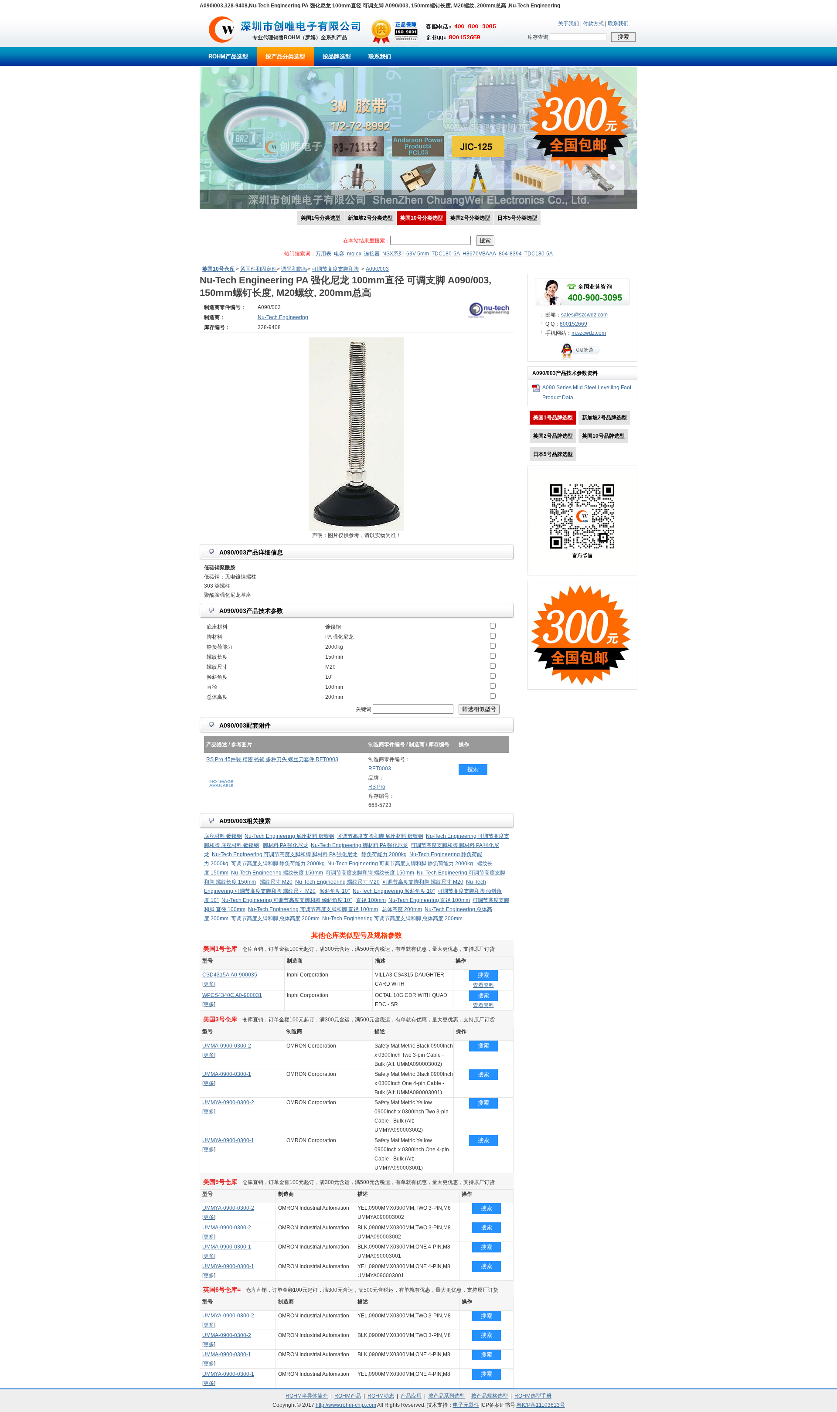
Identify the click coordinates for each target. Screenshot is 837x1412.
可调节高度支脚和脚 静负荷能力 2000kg (278, 864)
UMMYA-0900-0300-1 (228, 1140)
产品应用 (411, 1396)
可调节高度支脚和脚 (335, 269)
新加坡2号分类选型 (370, 218)
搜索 (473, 769)
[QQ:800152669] (582, 360)
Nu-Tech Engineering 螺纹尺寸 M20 (337, 882)
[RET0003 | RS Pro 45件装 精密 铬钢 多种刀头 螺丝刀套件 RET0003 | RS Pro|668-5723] (221, 793)
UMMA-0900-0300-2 (226, 1046)
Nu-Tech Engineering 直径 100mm (429, 900)
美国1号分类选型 (320, 218)
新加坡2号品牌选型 (604, 418)
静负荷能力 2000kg (384, 854)
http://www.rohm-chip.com (346, 1405)
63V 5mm (417, 254)
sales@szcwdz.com (584, 315)
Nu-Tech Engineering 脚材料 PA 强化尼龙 (359, 845)
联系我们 (618, 23)
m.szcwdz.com (589, 333)
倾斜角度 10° (335, 891)
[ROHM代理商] (222, 45)
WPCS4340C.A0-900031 (232, 995)
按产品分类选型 (285, 56)
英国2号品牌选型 (553, 436)
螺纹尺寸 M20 (276, 882)
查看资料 (483, 985)
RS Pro (376, 787)
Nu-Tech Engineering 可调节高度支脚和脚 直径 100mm (313, 909)
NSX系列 (393, 254)
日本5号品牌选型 (553, 454)
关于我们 (568, 23)
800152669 (573, 324)
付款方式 (593, 23)
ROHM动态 (380, 1396)
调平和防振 (294, 269)
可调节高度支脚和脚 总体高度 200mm (275, 918)
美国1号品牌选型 (553, 418)
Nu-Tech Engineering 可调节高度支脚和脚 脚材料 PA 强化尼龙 (284, 854)
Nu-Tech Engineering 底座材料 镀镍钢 (289, 836)
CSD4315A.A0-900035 (229, 975)
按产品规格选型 (489, 1396)
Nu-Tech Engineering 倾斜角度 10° (394, 891)
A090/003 (377, 269)
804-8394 (510, 254)
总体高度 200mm (402, 909)
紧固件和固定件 (258, 269)
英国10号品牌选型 (603, 436)
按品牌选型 (337, 56)
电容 (339, 254)
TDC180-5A (446, 254)
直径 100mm (371, 900)
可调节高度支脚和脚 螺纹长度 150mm (370, 873)
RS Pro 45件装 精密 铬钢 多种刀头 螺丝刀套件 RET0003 (272, 759)
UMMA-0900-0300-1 (226, 1074)
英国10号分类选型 (421, 218)
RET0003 (379, 769)
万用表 (323, 254)
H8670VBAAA (479, 254)
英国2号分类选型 (470, 218)
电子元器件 (466, 1405)
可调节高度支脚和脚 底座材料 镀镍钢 (380, 836)
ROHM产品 (347, 1396)
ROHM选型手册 (532, 1396)
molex (354, 254)
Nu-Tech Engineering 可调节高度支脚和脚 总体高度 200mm (392, 918)
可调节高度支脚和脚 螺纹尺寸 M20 (422, 882)
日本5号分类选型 (517, 218)
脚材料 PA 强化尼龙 (285, 845)
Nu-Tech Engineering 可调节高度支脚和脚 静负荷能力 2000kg (400, 864)
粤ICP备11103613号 (541, 1405)
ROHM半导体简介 (307, 1396)
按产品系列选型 (446, 1396)
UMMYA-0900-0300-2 (228, 1102)
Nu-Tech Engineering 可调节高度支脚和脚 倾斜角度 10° (286, 900)
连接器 (372, 254)
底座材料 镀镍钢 (223, 836)
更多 (209, 984)
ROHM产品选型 (228, 56)
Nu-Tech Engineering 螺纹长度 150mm (277, 873)
